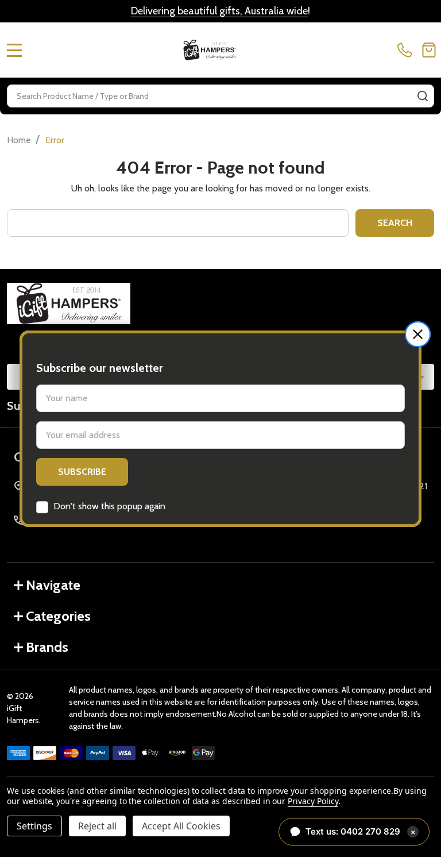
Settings (34, 826)
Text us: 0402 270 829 (360, 831)
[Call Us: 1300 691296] (407, 50)
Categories (58, 616)
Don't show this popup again (109, 506)
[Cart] (429, 50)
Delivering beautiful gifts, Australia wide (219, 11)
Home (19, 139)
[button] (418, 334)
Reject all (97, 826)
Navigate (53, 585)
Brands (47, 647)
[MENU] (14, 50)
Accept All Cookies (181, 826)
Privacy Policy (313, 800)
